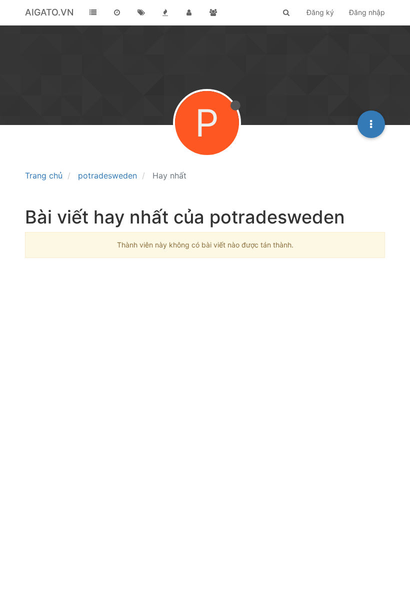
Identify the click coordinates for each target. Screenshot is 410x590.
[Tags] (141, 12)
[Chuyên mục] (93, 12)
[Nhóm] (213, 12)
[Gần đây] (117, 12)
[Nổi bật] (165, 12)
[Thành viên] (189, 12)
